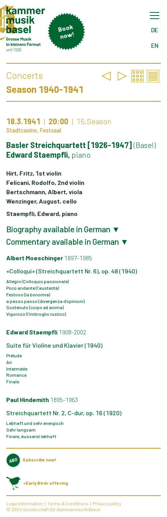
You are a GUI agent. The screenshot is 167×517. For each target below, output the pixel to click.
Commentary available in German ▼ (67, 241)
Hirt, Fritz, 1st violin (33, 173)
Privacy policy (107, 503)
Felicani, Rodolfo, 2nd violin (45, 182)
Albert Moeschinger (49, 257)
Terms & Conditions (68, 503)
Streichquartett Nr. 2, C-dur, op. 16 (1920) (64, 412)
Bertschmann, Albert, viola (44, 191)
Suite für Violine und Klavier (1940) (54, 345)
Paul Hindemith (42, 399)
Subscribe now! (39, 459)
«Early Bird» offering (45, 483)
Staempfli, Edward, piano (42, 213)
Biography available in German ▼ (63, 229)
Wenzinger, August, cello (41, 201)
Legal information (24, 503)
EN (154, 45)
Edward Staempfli (46, 332)
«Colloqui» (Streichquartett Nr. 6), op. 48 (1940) (71, 271)
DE (154, 29)
